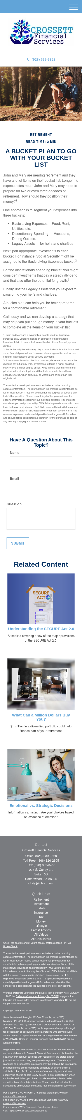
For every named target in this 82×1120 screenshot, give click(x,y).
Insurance (41, 912)
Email (14, 478)
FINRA (16, 1021)
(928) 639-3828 (44, 59)
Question (14, 504)
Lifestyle (41, 925)
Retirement (41, 899)
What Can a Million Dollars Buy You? (41, 717)
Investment (41, 903)
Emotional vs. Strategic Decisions (41, 805)
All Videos (41, 934)
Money (41, 921)
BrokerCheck (10, 946)
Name (14, 452)
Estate (41, 908)
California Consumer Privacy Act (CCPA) (37, 996)
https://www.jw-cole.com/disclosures (28, 1110)
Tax (41, 917)
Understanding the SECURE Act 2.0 (41, 629)
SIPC (23, 1021)
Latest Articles (41, 930)
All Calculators (41, 939)
